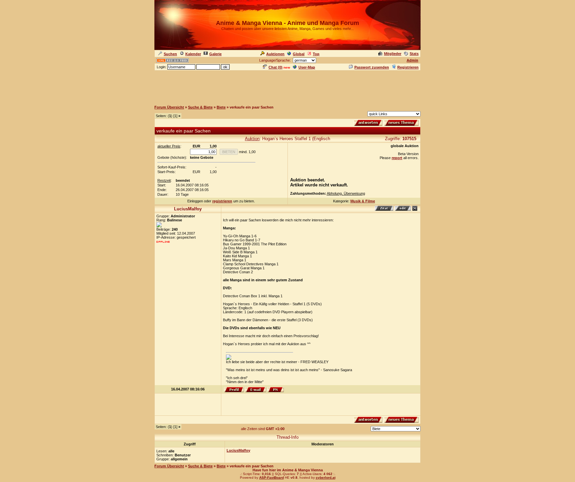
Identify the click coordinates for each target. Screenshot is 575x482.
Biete (221, 107)
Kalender (193, 54)
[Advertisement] (287, 86)
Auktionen (275, 54)
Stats (414, 54)
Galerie (215, 54)
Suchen (170, 54)
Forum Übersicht (169, 107)
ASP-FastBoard (271, 477)
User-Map (306, 67)
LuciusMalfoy (238, 450)
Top (316, 54)
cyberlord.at (325, 477)
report (397, 158)
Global (298, 54)
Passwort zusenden (371, 67)
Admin (412, 60)
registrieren (222, 201)
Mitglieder (392, 54)
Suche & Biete (200, 107)
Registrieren (408, 67)
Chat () (276, 67)
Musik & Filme (362, 201)
